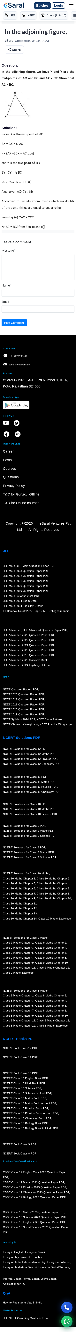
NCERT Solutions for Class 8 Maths (25, 990)
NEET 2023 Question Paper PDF (23, 694)
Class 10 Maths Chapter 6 (53, 888)
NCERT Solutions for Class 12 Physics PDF (30, 758)
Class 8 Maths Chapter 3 (18, 1000)
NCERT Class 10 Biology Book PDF (25, 1123)
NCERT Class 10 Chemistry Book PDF (27, 1118)
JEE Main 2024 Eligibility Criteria (23, 605)
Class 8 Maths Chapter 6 (50, 1005)
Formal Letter (30, 1278)
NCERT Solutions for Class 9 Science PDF (29, 835)
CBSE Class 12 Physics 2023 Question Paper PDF (34, 1187)
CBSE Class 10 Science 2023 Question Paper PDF (34, 1217)
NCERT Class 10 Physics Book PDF (25, 1108)
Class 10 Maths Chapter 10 (54, 898)
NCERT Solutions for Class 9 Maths (25, 937)
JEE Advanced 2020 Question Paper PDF (29, 650)
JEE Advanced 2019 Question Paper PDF (29, 655)
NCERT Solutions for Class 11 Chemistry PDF (31, 791)
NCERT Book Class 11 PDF (20, 1057)
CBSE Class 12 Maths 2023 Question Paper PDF (33, 1182)
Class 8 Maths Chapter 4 (50, 1000)
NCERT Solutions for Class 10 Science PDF (30, 814)
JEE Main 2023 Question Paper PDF (25, 570)
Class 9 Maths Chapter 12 (53, 967)
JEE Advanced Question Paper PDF (45, 630)
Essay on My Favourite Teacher (22, 1257)
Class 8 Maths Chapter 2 (50, 995)
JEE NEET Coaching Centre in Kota (25, 1318)
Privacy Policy (14, 486)
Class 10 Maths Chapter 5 (19, 888)
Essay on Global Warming (54, 1267)
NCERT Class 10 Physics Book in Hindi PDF (30, 1113)
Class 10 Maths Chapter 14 (20, 918)
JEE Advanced (12, 630)
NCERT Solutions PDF (21, 738)
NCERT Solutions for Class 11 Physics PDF (30, 786)
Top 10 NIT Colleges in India (51, 610)
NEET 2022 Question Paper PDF (23, 699)
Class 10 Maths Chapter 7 (19, 893)
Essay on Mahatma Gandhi (20, 1267)
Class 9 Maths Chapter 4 (50, 947)
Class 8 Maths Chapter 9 (18, 1015)
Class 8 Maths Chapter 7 (18, 1010)
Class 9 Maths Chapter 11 (19, 967)
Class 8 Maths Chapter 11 (19, 1020)
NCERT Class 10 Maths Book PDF (24, 1098)
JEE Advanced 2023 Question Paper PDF (29, 635)
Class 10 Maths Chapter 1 (19, 878)
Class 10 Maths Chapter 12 (20, 908)
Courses (9, 468)
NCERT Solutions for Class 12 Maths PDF (29, 753)
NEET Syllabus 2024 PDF (19, 719)
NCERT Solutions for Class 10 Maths (26, 873)
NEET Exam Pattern (49, 719)
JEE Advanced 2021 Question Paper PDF (29, 645)
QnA (6, 1293)
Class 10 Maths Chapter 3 (19, 883)
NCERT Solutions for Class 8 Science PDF (29, 857)
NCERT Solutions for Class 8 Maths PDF (28, 852)
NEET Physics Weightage (56, 724)
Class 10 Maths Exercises (54, 918)
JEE (6, 551)
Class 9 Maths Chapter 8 (50, 957)
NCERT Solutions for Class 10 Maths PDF (29, 809)
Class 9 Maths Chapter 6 (50, 952)
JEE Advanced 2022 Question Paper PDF (29, 640)
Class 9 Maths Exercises (18, 972)
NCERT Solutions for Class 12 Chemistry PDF (31, 763)
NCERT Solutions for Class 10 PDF (25, 804)
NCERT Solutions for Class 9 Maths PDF (28, 830)
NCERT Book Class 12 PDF (20, 1048)
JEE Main (9, 565)
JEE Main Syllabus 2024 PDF (21, 595)
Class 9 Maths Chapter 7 (18, 957)
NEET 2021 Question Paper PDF (23, 704)
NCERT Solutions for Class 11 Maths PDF (29, 781)
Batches (42, 5)
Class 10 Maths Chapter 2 (53, 878)
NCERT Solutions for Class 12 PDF (25, 748)
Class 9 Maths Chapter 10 (51, 962)
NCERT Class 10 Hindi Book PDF (24, 1083)
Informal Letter (12, 1278)
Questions (11, 477)
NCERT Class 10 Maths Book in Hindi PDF (29, 1103)
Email (5, 301)
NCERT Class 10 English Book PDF (25, 1078)
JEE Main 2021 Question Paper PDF (25, 580)
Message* (8, 250)
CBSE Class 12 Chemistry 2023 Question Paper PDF (36, 1192)
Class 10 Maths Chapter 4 (53, 883)
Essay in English (13, 1252)
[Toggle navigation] (70, 6)
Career (8, 451)
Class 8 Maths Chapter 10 (51, 1015)
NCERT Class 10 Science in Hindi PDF (27, 1093)
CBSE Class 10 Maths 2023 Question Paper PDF (33, 1212)
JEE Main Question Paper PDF (36, 565)
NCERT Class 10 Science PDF (22, 1088)
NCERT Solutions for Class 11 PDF (25, 776)
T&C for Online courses (21, 503)
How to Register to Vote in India (22, 1302)
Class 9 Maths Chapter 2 (50, 942)
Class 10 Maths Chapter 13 (20, 913)
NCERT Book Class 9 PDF (19, 1144)
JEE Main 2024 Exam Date (20, 600)
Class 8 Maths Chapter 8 (50, 1010)
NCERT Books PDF (19, 1039)
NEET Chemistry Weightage (20, 724)
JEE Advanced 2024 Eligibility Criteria (26, 665)
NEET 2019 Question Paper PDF (23, 714)
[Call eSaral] (66, 1307)
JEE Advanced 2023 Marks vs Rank (25, 660)
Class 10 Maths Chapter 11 (20, 903)
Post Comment (14, 322)
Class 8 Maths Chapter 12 (53, 1020)
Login (58, 5)
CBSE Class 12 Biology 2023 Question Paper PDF (34, 1197)
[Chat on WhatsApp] (66, 1321)
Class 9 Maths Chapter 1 (18, 942)
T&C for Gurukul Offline (21, 494)
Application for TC (14, 1283)
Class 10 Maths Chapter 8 (53, 893)
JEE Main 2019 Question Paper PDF (25, 590)
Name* (6, 285)
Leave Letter (48, 1278)
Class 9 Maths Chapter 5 (18, 952)
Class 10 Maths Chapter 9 (19, 898)
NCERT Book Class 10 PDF (20, 1073)
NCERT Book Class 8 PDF (19, 1153)
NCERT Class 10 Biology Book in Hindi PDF (30, 1128)
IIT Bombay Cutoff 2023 (18, 610)
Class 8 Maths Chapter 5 (18, 1005)
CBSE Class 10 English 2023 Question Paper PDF (34, 1222)
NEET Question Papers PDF (20, 689)
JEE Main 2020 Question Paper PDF (25, 585)
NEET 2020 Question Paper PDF (23, 709)
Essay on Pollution (58, 1262)
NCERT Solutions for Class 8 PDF (24, 847)
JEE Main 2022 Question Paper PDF (25, 575)
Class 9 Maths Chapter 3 (18, 947)
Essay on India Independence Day (24, 1262)
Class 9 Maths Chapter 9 (18, 962)
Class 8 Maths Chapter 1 (18, 995)
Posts (7, 460)
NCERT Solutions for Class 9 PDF (24, 825)
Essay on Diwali (35, 1252)
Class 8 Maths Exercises (52, 1025)
